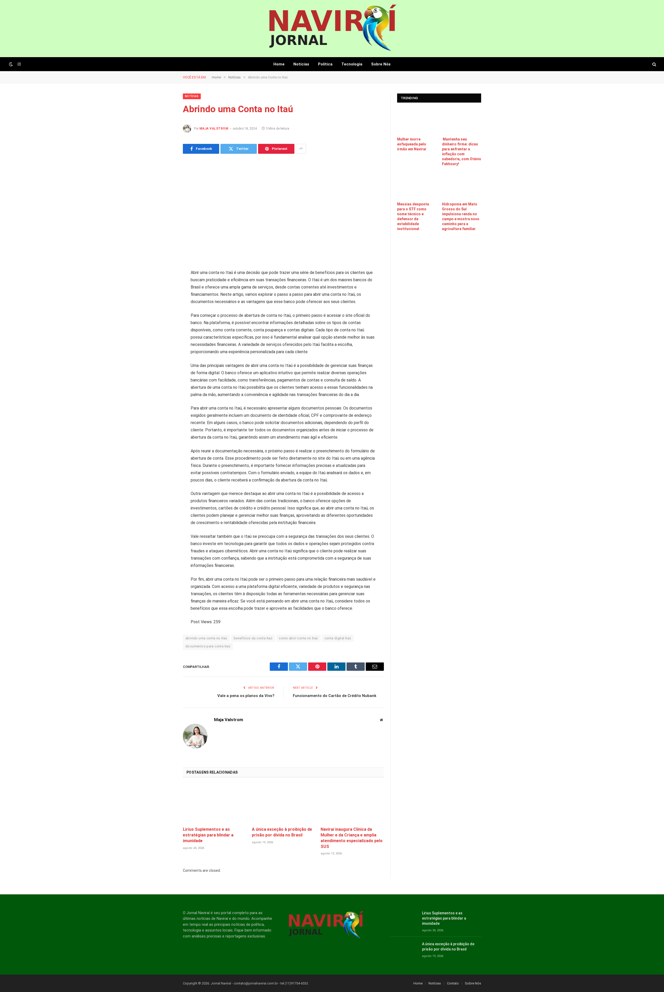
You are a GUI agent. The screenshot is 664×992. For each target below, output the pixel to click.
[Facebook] (165, 286)
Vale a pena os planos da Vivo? (245, 695)
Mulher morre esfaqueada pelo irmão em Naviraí (411, 144)
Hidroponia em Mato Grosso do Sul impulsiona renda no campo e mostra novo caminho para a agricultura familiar (460, 216)
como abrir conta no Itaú (298, 638)
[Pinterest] (165, 326)
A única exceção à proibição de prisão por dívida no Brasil (282, 832)
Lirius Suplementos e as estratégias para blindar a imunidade (208, 835)
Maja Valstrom (213, 128)
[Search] (653, 64)
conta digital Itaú (337, 638)
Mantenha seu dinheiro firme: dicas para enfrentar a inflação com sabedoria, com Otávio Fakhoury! (461, 151)
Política (325, 64)
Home (279, 64)
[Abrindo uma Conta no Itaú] (283, 210)
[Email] (165, 339)
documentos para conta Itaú (207, 646)
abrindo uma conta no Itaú (206, 638)
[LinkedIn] (165, 313)
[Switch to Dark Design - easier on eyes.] (11, 64)
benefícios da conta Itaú (253, 638)
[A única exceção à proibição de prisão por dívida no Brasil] (283, 803)
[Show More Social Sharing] (301, 149)
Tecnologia (351, 64)
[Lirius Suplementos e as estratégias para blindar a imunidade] (214, 803)
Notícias (301, 64)
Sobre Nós (381, 64)
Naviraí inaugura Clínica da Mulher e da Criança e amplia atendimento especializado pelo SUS (352, 838)
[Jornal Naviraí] (332, 28)
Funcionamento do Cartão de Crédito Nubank (334, 695)
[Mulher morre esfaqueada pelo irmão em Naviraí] (416, 121)
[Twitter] (165, 299)
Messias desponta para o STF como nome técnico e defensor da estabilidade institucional (413, 216)
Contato (453, 983)
